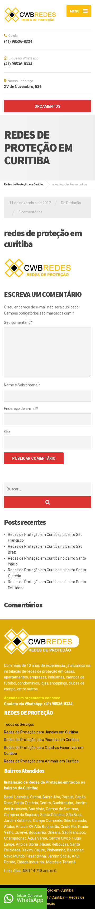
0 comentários (30, 212)
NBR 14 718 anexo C (39, 871)
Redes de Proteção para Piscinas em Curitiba (41, 740)
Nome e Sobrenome (22, 385)
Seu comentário (18, 322)
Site (7, 432)
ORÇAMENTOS (47, 106)
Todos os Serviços (19, 724)
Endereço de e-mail (21, 408)
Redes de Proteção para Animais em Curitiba (41, 761)
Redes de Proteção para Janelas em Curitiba (41, 732)
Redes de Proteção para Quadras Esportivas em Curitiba (44, 751)
